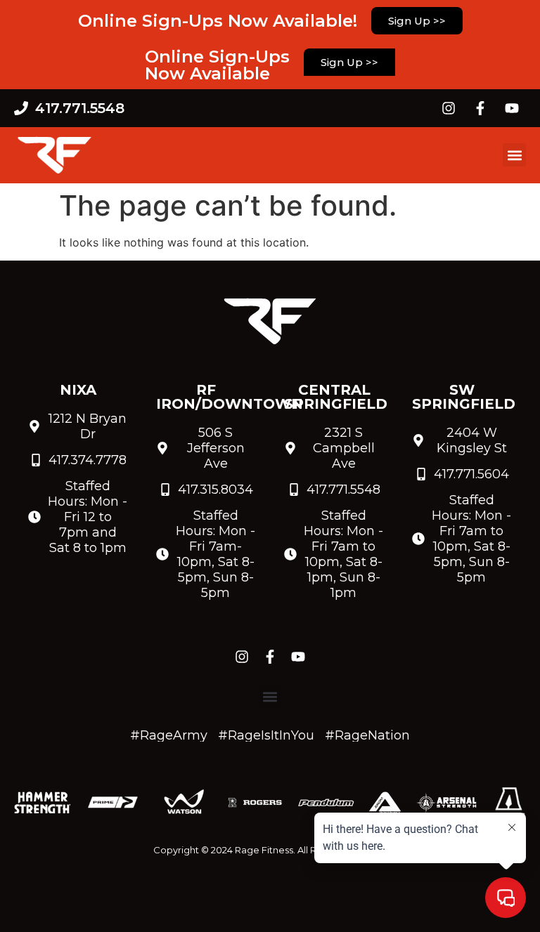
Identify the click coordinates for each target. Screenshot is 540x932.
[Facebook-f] (480, 108)
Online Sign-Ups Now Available (217, 65)
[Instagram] (449, 108)
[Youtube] (512, 108)
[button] (514, 154)
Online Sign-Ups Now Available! (217, 21)
